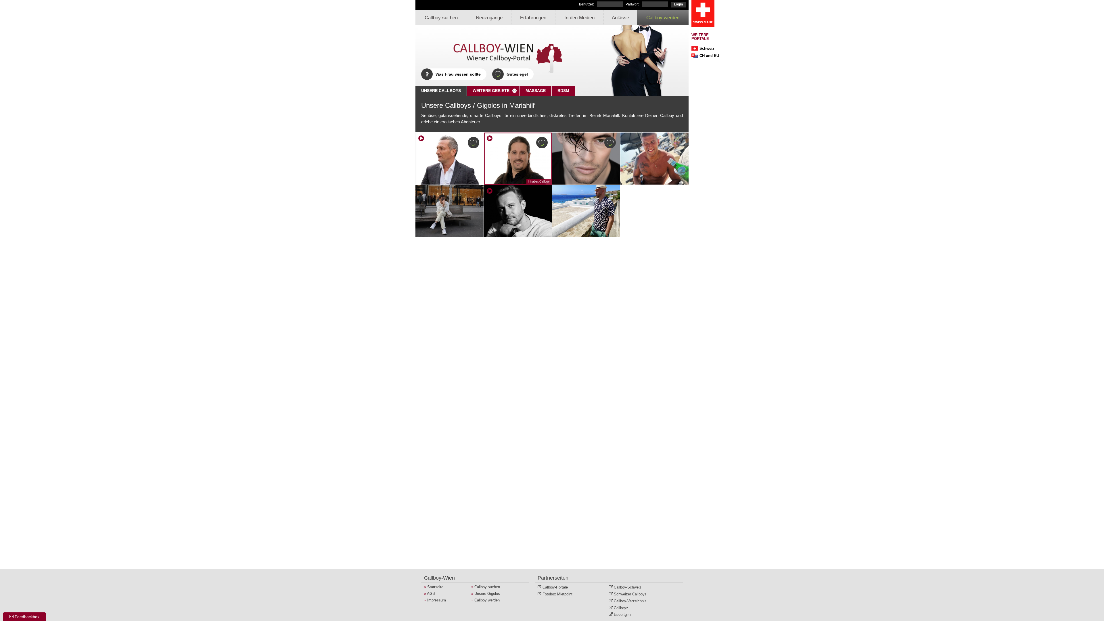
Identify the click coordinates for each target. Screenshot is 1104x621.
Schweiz (706, 48)
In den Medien (579, 17)
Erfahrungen (533, 17)
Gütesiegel (517, 74)
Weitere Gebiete (491, 90)
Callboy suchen (441, 17)
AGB (431, 593)
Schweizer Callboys (630, 594)
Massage (536, 90)
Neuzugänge (489, 17)
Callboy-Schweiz (627, 587)
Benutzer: (586, 4)
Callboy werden (662, 17)
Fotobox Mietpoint (557, 594)
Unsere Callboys (441, 90)
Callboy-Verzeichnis (630, 601)
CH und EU (709, 55)
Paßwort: (632, 4)
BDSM (563, 90)
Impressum (436, 600)
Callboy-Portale (555, 587)
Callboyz (621, 608)
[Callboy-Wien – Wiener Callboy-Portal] (493, 56)
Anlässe (620, 17)
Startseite (435, 587)
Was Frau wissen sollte (458, 74)
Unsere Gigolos (487, 593)
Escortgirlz (623, 614)
